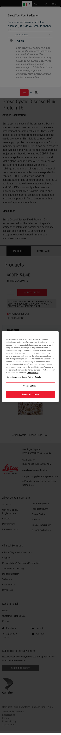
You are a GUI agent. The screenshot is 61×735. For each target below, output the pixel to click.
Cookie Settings (30, 386)
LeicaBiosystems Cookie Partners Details (24, 377)
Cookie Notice (32, 372)
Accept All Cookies (30, 394)
